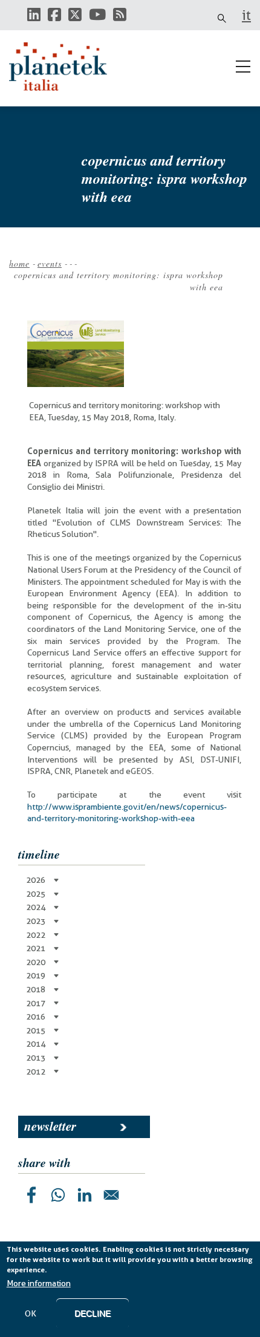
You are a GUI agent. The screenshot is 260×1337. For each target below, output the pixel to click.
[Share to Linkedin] (85, 1195)
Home (19, 263)
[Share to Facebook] (31, 1195)
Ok (30, 1313)
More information (39, 1283)
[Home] (63, 66)
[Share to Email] (111, 1195)
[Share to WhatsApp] (58, 1195)
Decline (92, 1313)
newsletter (50, 1126)
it (246, 15)
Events (49, 263)
